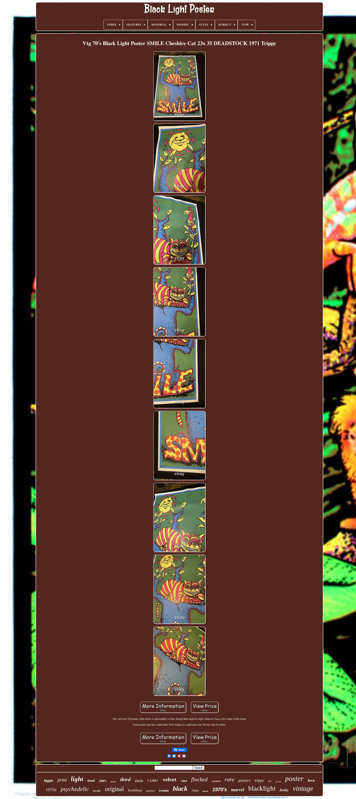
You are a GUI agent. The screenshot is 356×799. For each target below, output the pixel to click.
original (114, 788)
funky (284, 789)
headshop (135, 790)
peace (113, 781)
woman (164, 790)
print (62, 780)
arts (270, 781)
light (77, 779)
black (180, 788)
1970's (219, 789)
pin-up (278, 781)
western (216, 781)
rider (153, 781)
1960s (195, 790)
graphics (150, 790)
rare (229, 779)
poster (294, 778)
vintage (303, 788)
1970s (51, 789)
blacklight (262, 787)
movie (205, 791)
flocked (199, 779)
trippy (259, 780)
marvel (237, 789)
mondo (97, 790)
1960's (103, 781)
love (311, 780)
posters (244, 780)
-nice (183, 781)
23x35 (139, 781)
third (125, 779)
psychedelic (75, 789)
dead (91, 781)
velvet (169, 780)
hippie (48, 781)
